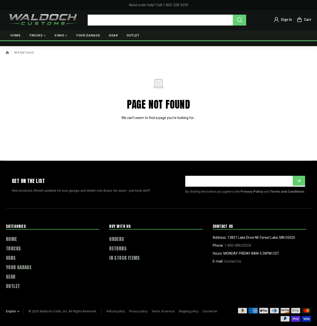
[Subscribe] (299, 181)
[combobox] (167, 20)
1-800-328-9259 (175, 5)
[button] (304, 19)
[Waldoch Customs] (43, 19)
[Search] (239, 20)
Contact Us (232, 261)
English (11, 311)
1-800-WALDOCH (237, 245)
